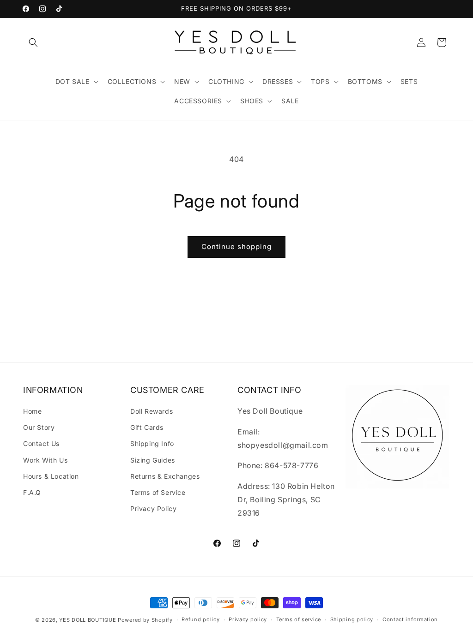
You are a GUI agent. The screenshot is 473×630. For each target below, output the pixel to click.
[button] (33, 42)
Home (32, 411)
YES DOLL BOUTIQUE (87, 620)
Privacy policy (248, 619)
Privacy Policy (153, 508)
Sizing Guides (152, 460)
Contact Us (41, 443)
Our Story (39, 427)
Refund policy (200, 619)
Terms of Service (158, 492)
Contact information (410, 619)
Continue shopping (236, 246)
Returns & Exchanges (165, 476)
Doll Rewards (151, 411)
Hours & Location (51, 476)
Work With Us (45, 460)
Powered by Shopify (145, 620)
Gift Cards (147, 427)
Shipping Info (152, 443)
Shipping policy (352, 619)
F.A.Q (32, 492)
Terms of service (298, 619)
